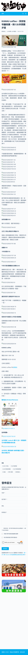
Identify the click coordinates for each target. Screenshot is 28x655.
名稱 (3, 492)
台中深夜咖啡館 (17, 469)
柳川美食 (10, 472)
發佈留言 (5, 548)
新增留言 (4, 512)
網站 (3, 506)
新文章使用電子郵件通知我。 (11, 537)
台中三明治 (5, 466)
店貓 (4, 472)
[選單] (25, 13)
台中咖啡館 (14, 466)
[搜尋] (23, 13)
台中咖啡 (9, 31)
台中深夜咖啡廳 (6, 469)
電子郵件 (4, 499)
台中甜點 (14, 31)
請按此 (15, 367)
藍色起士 (17, 472)
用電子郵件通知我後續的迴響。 (11, 533)
